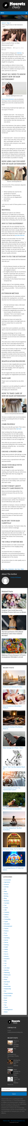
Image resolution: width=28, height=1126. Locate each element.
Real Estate (7, 986)
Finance (6, 931)
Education (7, 924)
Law (5, 963)
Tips (5, 1005)
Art (5, 889)
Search (14, 1094)
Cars (5, 905)
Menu (2, 13)
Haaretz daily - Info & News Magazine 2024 (14, 1120)
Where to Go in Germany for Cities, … (17, 1043)
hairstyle (19, 53)
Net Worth (7, 982)
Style (4, 49)
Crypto (6, 921)
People (6, 984)
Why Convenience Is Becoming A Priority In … (13, 1053)
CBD (5, 910)
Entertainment (8, 926)
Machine (6, 970)
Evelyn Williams (7, 48)
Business (6, 900)
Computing (7, 919)
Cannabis (6, 903)
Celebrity (6, 912)
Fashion (6, 928)
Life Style (7, 968)
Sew (18, 569)
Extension (11, 569)
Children (6, 914)
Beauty (6, 893)
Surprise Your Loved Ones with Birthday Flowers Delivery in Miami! (14, 611)
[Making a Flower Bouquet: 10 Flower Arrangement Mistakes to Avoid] (14, 645)
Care (6, 569)
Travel (6, 1007)
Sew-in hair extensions (8, 99)
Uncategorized (8, 1009)
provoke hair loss (19, 235)
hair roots (18, 429)
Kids (5, 961)
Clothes (6, 917)
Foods (6, 935)
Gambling (6, 937)
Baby (5, 891)
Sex (5, 991)
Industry (6, 956)
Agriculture (7, 882)
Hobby (6, 949)
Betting (6, 896)
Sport (5, 998)
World (5, 1012)
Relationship (7, 988)
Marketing (7, 972)
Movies (6, 977)
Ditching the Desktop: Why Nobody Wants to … (14, 1063)
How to (6, 954)
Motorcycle (7, 975)
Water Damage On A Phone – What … (17, 1072)
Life (5, 965)
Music (5, 979)
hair (16, 569)
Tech (5, 1002)
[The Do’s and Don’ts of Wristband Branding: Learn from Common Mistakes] (14, 622)
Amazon (6, 884)
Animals (6, 887)
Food (5, 933)
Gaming (6, 944)
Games (6, 940)
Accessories (7, 880)
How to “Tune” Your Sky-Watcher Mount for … (14, 1081)
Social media (7, 995)
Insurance (6, 958)
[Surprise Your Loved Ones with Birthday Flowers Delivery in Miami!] (14, 601)
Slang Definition (8, 993)
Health (6, 947)
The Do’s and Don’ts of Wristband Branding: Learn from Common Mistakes (12, 633)
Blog (5, 898)
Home (6, 951)
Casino (6, 907)
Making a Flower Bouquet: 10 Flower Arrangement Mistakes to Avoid (14, 656)
